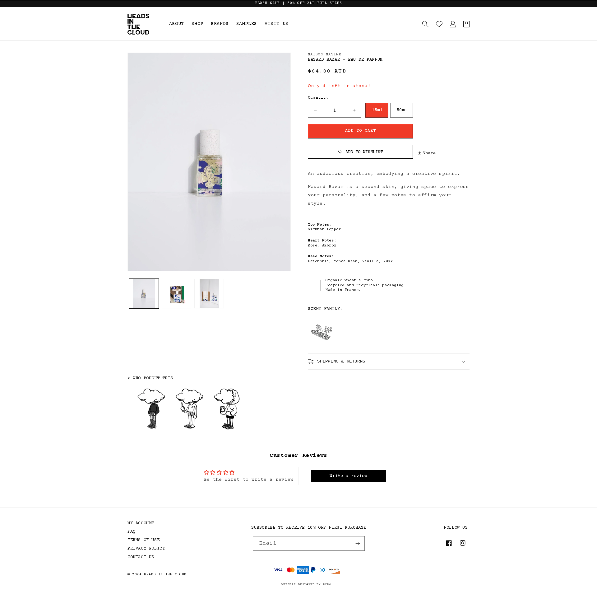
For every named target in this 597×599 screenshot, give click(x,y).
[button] (425, 24)
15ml (377, 110)
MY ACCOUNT (140, 523)
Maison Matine (324, 55)
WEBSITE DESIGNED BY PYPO (306, 584)
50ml (402, 110)
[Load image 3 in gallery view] (209, 293)
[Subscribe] (357, 543)
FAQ (131, 531)
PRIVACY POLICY (146, 548)
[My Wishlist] (439, 24)
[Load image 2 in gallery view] (176, 293)
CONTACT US (140, 557)
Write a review (348, 476)
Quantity (318, 98)
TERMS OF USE (143, 540)
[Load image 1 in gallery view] (144, 293)
